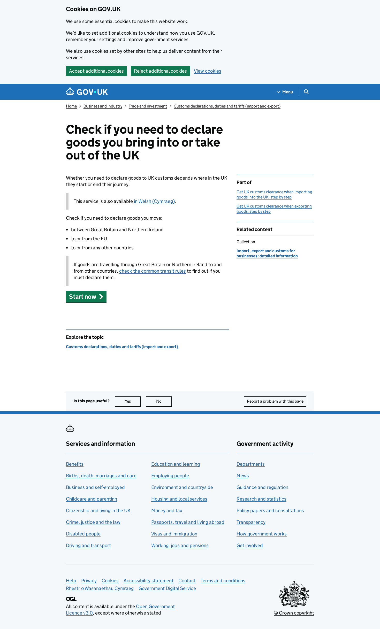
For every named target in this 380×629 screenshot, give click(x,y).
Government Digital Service (167, 588)
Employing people (170, 476)
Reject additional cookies (160, 71)
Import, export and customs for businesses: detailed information (267, 253)
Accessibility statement (148, 581)
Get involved (250, 545)
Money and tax (166, 510)
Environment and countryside (182, 487)
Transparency (251, 522)
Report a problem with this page (275, 401)
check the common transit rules (152, 271)
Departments (251, 464)
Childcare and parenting (91, 499)
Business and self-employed (95, 487)
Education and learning (175, 464)
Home (71, 106)
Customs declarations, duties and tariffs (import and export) (227, 106)
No (164, 401)
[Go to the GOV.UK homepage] (87, 92)
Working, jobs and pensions (180, 545)
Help (71, 581)
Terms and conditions (223, 581)
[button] (86, 296)
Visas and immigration (174, 534)
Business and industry (102, 106)
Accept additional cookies (96, 71)
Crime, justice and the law (93, 522)
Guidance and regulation (262, 487)
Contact (187, 581)
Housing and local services (179, 499)
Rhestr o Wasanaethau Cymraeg (100, 588)
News (243, 476)
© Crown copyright (294, 613)
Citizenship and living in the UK (98, 510)
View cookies (207, 70)
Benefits (74, 464)
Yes (133, 401)
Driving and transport (88, 545)
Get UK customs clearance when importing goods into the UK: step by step (274, 194)
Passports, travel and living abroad (187, 522)
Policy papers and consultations (270, 510)
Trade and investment (148, 106)
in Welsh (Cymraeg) (154, 201)
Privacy (89, 581)
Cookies (110, 581)
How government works (262, 534)
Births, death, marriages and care (101, 476)
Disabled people (83, 534)
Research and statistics (261, 499)
